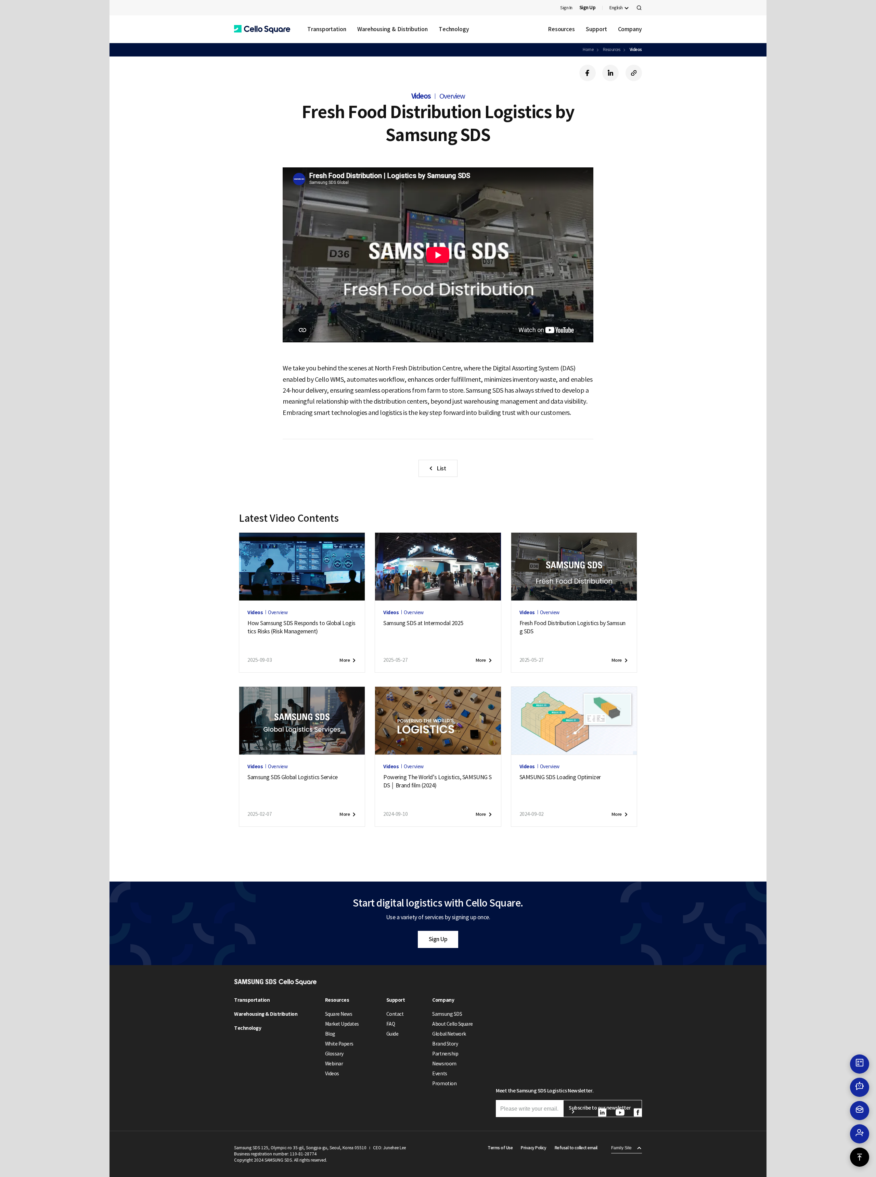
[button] (262, 29)
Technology (454, 29)
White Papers (339, 1044)
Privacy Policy (533, 1147)
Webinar (334, 1064)
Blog (330, 1034)
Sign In (566, 8)
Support (596, 29)
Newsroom (444, 1064)
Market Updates (342, 1024)
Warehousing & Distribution (392, 29)
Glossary (334, 1054)
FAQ (390, 1024)
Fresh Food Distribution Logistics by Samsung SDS (572, 627)
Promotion (444, 1083)
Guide (392, 1034)
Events (439, 1074)
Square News (338, 1014)
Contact (395, 1014)
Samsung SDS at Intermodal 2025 (423, 623)
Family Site (621, 1148)
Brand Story (445, 1044)
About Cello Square (452, 1024)
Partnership (445, 1054)
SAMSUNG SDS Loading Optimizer (560, 777)
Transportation (326, 29)
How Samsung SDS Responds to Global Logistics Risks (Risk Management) (301, 627)
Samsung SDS (447, 1014)
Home (588, 49)
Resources (561, 29)
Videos (636, 49)
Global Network (449, 1034)
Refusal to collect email (576, 1147)
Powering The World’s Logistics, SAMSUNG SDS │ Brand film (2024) (437, 781)
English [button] (616, 8)
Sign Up (438, 939)
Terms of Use (500, 1147)
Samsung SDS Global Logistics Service (292, 777)
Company (630, 29)
